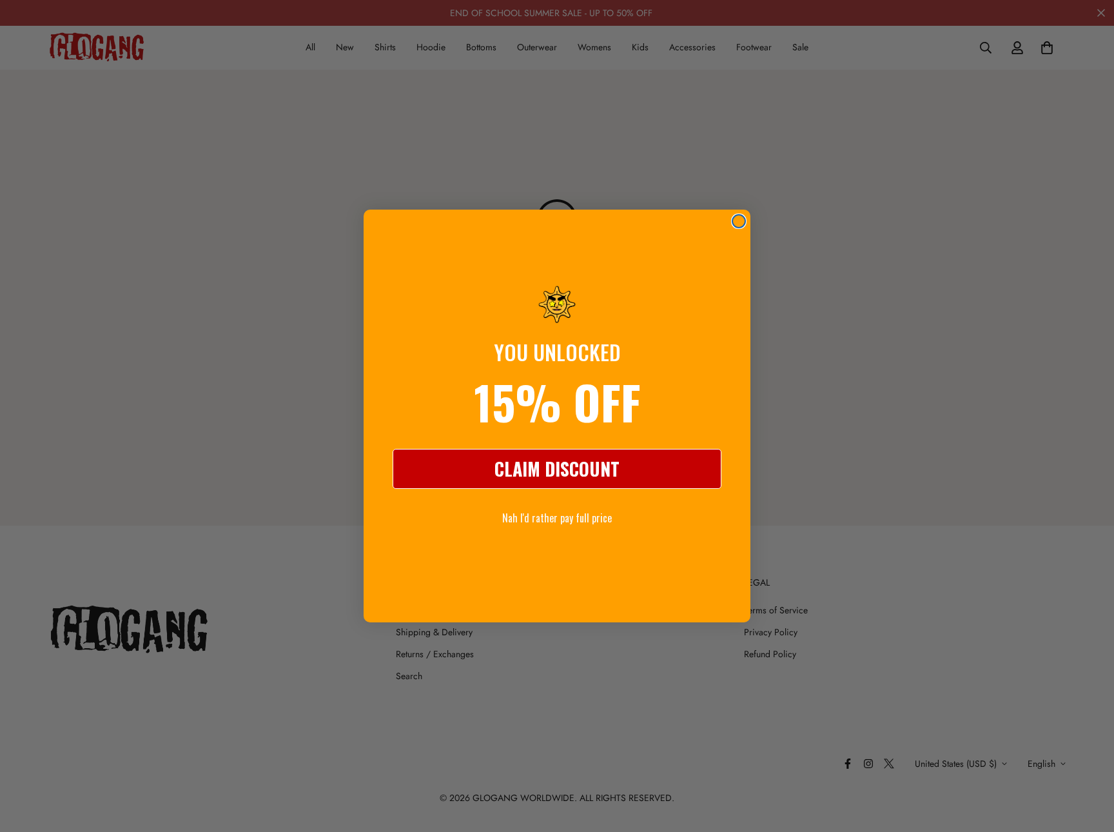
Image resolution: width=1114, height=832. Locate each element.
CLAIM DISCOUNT (557, 468)
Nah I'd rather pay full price (557, 518)
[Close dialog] (738, 221)
